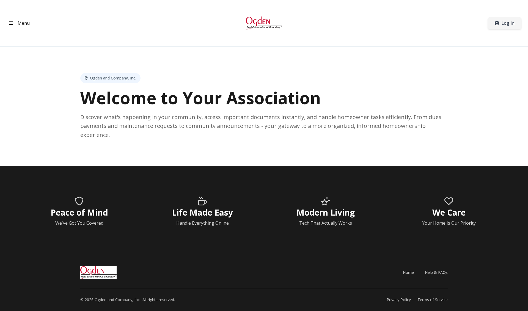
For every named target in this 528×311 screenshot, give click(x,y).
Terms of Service (432, 299)
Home (408, 272)
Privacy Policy (399, 299)
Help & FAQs (436, 272)
